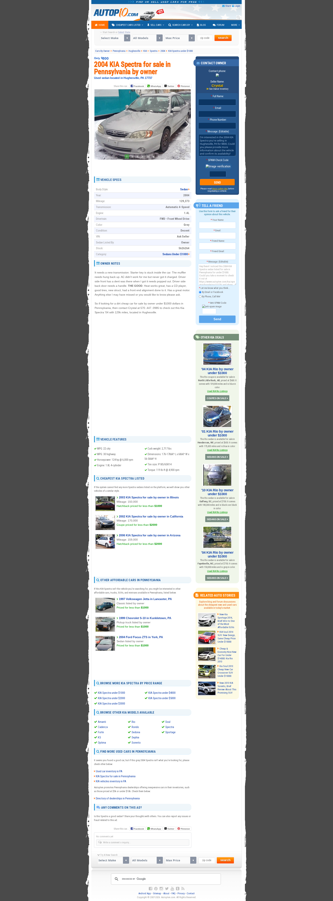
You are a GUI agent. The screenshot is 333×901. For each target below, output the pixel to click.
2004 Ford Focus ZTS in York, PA (141, 637)
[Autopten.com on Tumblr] (177, 888)
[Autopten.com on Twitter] (167, 888)
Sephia (135, 737)
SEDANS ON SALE (216, 457)
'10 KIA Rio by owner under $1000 (217, 492)
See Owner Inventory (218, 89)
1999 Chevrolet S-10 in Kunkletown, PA (145, 618)
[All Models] (147, 37)
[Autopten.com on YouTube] (172, 888)
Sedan (184, 189)
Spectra (169, 727)
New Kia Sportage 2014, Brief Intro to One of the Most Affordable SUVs (226, 621)
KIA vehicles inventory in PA (111, 781)
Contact (191, 893)
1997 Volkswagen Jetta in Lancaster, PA (145, 599)
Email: (217, 107)
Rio (133, 722)
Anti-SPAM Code (217, 302)
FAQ (173, 893)
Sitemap (157, 893)
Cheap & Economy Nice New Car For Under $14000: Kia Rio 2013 (227, 655)
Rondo (135, 727)
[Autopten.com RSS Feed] (182, 888)
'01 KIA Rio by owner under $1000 (217, 433)
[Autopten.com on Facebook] (150, 888)
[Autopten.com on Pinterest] (156, 888)
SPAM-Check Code (217, 160)
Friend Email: (217, 251)
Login (237, 5)
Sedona (136, 732)
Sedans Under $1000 (175, 254)
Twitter (170, 86)
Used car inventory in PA (109, 771)
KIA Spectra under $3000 (111, 703)
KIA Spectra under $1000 (111, 693)
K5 (99, 737)
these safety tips (220, 188)
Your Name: (217, 219)
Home (102, 24)
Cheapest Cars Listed (128, 24)
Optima (102, 742)
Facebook (139, 86)
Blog (203, 24)
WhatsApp (156, 86)
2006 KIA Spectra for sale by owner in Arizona (149, 535)
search (223, 38)
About (166, 893)
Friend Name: (217, 240)
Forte (101, 732)
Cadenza (103, 727)
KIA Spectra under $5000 (162, 698)
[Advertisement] (143, 166)
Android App (144, 893)
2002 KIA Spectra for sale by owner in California (151, 516)
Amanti (102, 722)
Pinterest (185, 86)
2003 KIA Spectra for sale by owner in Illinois (149, 497)
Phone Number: (217, 119)
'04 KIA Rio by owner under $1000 (217, 371)
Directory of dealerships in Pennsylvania (118, 798)
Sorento (136, 742)
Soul (167, 722)
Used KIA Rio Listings (217, 391)
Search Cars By (181, 24)
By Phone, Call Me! (210, 296)
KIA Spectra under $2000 (111, 698)
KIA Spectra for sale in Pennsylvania (115, 776)
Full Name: (217, 96)
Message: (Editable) (217, 131)
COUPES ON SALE (216, 398)
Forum (220, 24)
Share (228, 5)
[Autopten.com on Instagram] (161, 888)
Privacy (181, 893)
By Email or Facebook (212, 292)
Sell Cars (156, 24)
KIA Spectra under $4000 (162, 693)
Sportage (170, 732)
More (234, 24)
